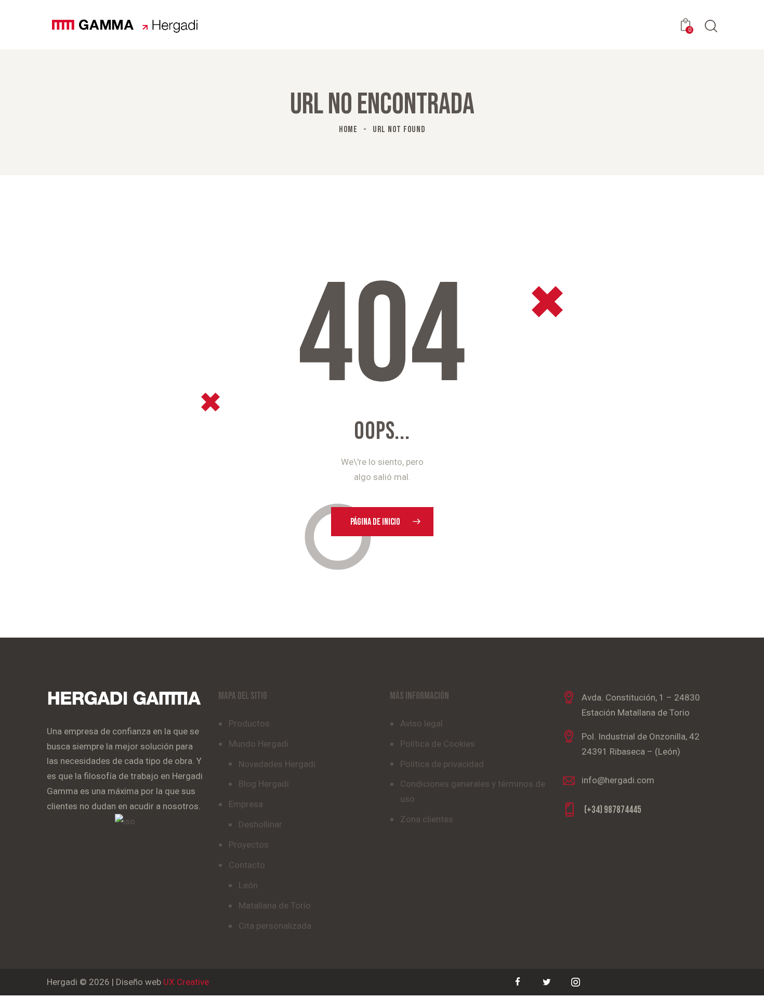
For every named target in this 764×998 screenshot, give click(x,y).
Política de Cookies (437, 743)
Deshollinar (260, 824)
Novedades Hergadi (277, 764)
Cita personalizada (275, 926)
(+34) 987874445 (612, 810)
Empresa (246, 804)
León (248, 885)
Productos (249, 723)
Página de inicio (375, 521)
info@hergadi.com (618, 780)
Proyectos (249, 844)
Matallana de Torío (275, 905)
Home (348, 129)
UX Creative (186, 982)
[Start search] (711, 26)
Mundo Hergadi (258, 743)
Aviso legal (421, 723)
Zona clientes (426, 819)
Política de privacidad (442, 764)
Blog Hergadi (264, 784)
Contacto (247, 865)
